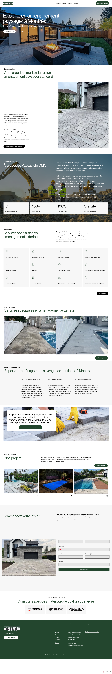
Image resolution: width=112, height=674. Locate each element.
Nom (86, 539)
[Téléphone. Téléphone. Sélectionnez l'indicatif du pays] (61, 549)
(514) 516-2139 (72, 644)
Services (57, 635)
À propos (57, 639)
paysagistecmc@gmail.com (75, 645)
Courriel (61, 554)
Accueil (57, 632)
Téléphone (61, 546)
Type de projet (88, 554)
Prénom (61, 539)
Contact (57, 643)
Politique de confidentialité (92, 632)
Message (61, 561)
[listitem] (30, 335)
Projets (57, 637)
